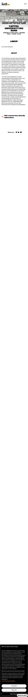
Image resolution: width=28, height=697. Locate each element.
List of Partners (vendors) (8, 681)
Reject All (14, 690)
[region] (14, 670)
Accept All (14, 686)
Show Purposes (14, 694)
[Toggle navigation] (25, 4)
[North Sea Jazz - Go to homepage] (6, 4)
